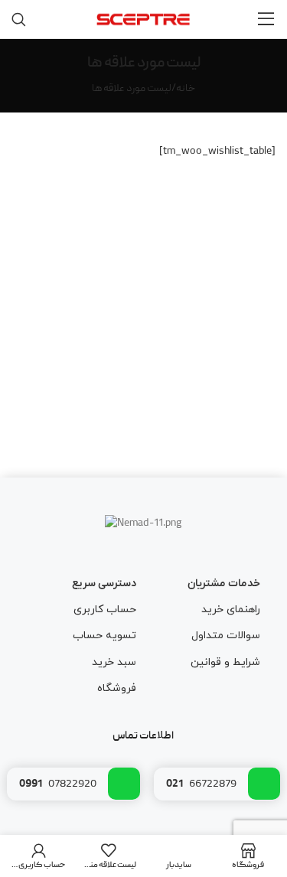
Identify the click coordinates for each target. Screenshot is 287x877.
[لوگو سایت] (143, 20)
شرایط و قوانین (225, 662)
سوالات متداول (225, 635)
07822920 (57, 784)
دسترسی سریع (103, 583)
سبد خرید (113, 662)
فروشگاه (116, 688)
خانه (185, 88)
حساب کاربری (104, 609)
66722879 (201, 784)
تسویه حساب (104, 635)
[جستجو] (19, 19)
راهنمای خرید (230, 609)
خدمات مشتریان (224, 583)
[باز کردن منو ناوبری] (266, 19)
